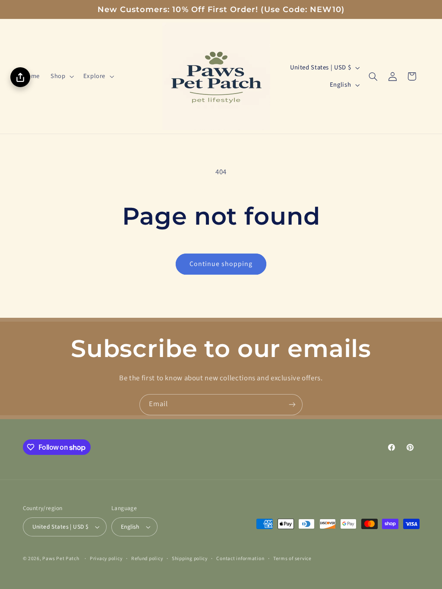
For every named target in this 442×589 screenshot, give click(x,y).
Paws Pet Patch (60, 558)
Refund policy (147, 558)
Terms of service (292, 558)
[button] (61, 76)
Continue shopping (221, 264)
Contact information (240, 558)
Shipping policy (190, 558)
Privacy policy (106, 558)
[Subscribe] (292, 404)
